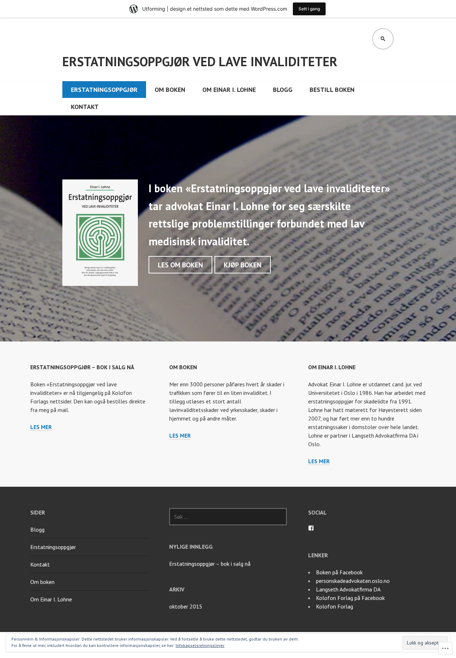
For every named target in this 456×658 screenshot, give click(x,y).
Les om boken (180, 264)
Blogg (282, 89)
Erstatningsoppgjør (104, 89)
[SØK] (383, 38)
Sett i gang (309, 8)
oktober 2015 (185, 606)
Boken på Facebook (339, 572)
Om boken (170, 89)
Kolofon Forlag (334, 606)
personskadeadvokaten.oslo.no (353, 580)
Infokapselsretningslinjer (200, 645)
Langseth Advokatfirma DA (348, 589)
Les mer (41, 427)
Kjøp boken (242, 264)
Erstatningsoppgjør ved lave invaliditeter (199, 61)
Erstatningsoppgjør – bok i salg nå (82, 367)
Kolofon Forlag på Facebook (350, 597)
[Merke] (228, 516)
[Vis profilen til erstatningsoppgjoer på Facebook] (311, 528)
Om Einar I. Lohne (229, 89)
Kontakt (85, 107)
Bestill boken (332, 89)
